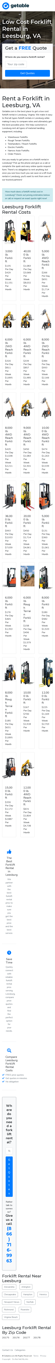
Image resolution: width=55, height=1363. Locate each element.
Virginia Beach (11, 1317)
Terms (35, 1356)
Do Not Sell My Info (20, 1359)
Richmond (9, 1309)
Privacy (43, 1356)
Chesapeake (10, 1294)
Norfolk (30, 1302)
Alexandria (9, 1286)
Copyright (6, 1359)
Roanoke (25, 1309)
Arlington (25, 1286)
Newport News (11, 1302)
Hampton (27, 1294)
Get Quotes (27, 73)
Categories (20, 1350)
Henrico (43, 1294)
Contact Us (7, 1350)
